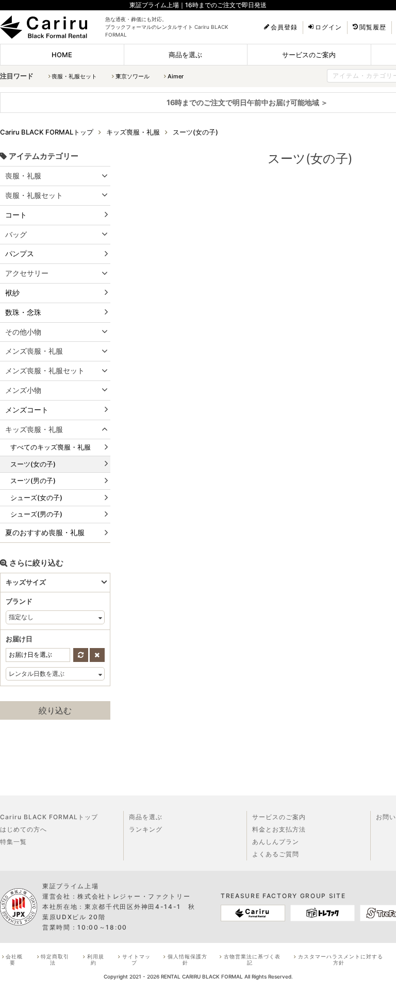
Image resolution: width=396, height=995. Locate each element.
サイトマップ (136, 959)
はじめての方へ (23, 829)
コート (16, 214)
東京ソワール (133, 76)
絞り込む (55, 710)
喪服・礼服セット (74, 76)
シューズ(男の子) (36, 514)
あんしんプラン (275, 841)
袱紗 (12, 292)
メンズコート (26, 409)
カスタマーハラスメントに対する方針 (340, 959)
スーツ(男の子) (33, 480)
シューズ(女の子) (36, 497)
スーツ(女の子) (33, 464)
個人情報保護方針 (187, 959)
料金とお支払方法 (279, 829)
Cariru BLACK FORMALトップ (49, 817)
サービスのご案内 (309, 55)
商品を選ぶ (185, 55)
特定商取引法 (55, 959)
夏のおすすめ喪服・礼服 (45, 532)
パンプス (19, 253)
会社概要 (14, 959)
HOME (62, 55)
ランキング (145, 829)
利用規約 (95, 959)
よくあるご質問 (275, 854)
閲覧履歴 (372, 27)
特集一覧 (13, 841)
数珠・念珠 (23, 312)
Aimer (176, 76)
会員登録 (284, 27)
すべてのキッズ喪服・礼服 (50, 447)
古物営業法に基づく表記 (252, 959)
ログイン (328, 27)
